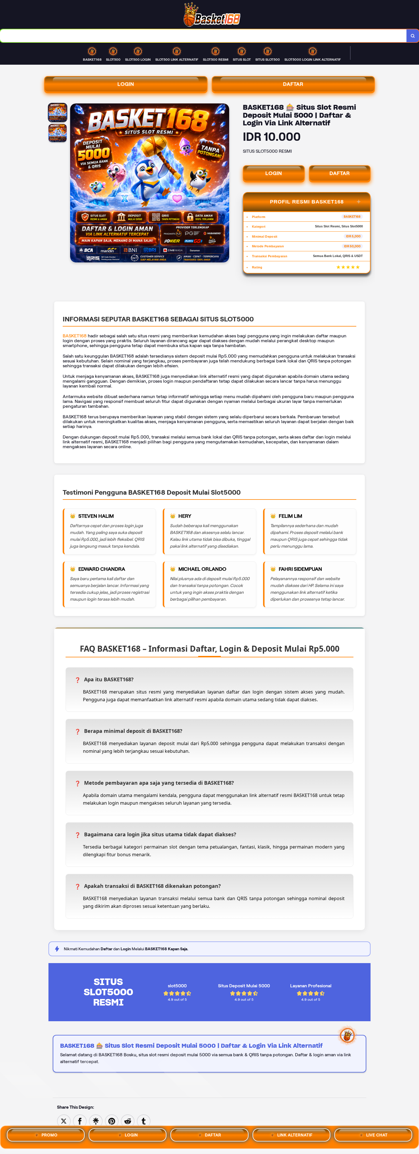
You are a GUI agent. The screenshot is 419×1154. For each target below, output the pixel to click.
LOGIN (125, 84)
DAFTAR (293, 84)
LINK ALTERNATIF (295, 1137)
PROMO (50, 1137)
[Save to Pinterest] (112, 1120)
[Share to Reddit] (128, 1120)
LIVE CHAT (377, 1137)
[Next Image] (224, 184)
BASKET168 (75, 335)
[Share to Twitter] (64, 1120)
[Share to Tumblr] (143, 1120)
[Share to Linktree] (96, 1120)
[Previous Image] (74, 184)
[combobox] (203, 35)
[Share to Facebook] (80, 1120)
